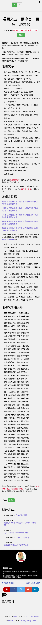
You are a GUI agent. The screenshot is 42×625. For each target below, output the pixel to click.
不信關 (30, 221)
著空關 (35, 228)
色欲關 (4, 202)
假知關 (9, 221)
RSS (34, 620)
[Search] (39, 2)
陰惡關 (14, 221)
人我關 (9, 208)
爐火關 (14, 230)
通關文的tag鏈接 (8, 239)
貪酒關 (20, 221)
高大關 (14, 217)
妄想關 (4, 215)
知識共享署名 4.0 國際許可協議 (16, 575)
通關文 (11, 500)
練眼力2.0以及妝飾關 (21, 538)
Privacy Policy (26, 620)
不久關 (35, 215)
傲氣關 (35, 202)
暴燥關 (9, 204)
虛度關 (14, 224)
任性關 (30, 208)
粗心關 (9, 224)
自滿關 (14, 215)
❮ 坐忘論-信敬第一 (8, 583)
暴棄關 (4, 217)
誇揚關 (9, 228)
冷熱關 (14, 208)
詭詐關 (4, 211)
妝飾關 (4, 221)
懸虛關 (14, 211)
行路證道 (21, 35)
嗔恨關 (4, 208)
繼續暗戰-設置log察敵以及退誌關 (16, 545)
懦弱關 (30, 215)
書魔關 (30, 228)
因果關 (25, 228)
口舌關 (14, 204)
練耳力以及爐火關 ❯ (33, 583)
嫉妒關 (4, 204)
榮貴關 (14, 202)
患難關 (35, 208)
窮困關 (25, 202)
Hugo (15, 616)
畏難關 (20, 215)
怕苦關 (25, 221)
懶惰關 (20, 208)
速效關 (4, 224)
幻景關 (14, 228)
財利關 (20, 202)
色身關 (30, 202)
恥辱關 (20, 228)
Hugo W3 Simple (32, 616)
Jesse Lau (11, 620)
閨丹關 (9, 230)
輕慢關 (25, 215)
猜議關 (9, 211)
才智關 (25, 208)
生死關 (9, 215)
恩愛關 (9, 202)
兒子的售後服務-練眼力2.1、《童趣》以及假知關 (20, 524)
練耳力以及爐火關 (20, 515)
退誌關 (4, 228)
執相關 (4, 230)
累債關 (9, 217)
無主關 (35, 221)
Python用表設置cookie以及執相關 (16, 533)
